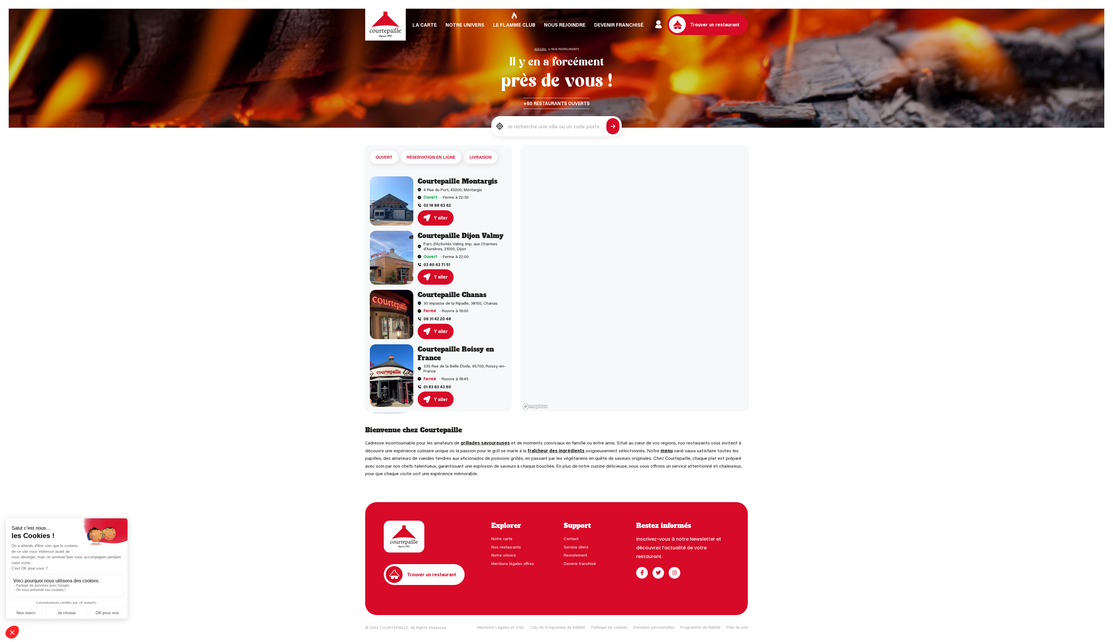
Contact (571, 538)
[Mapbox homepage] (535, 406)
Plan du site (737, 627)
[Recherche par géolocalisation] (499, 126)
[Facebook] (642, 573)
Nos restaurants (506, 547)
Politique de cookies (609, 627)
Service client (576, 547)
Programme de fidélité (700, 627)
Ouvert (384, 157)
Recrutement (575, 555)
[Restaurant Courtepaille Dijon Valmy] (391, 258)
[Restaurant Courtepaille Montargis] (391, 201)
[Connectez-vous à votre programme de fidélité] (658, 24)
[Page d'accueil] (385, 25)
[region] (635, 278)
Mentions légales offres (512, 563)
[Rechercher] (612, 126)
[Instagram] (674, 573)
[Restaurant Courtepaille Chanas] (391, 314)
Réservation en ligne (431, 157)
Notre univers (503, 555)
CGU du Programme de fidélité (557, 627)
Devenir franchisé (580, 563)
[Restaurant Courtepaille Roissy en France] (391, 375)
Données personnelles (653, 627)
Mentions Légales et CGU (500, 627)
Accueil (540, 49)
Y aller (441, 218)
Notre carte (501, 538)
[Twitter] (658, 573)
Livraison (481, 157)
